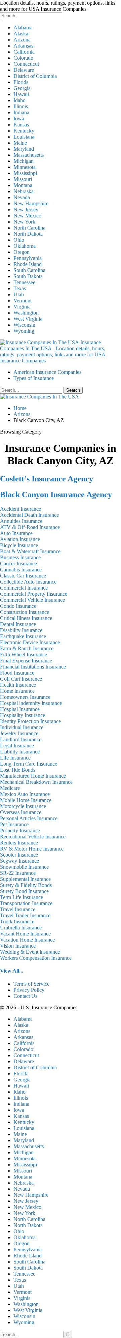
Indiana (21, 112)
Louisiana (23, 137)
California (24, 52)
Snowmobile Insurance (24, 867)
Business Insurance (20, 557)
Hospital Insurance (20, 709)
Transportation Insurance (26, 903)
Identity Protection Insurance (30, 721)
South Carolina (29, 270)
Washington (26, 313)
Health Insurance (18, 685)
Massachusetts (28, 155)
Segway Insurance (19, 861)
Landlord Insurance (20, 739)
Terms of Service (31, 984)
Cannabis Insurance (21, 569)
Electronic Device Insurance (30, 642)
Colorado (23, 58)
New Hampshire (30, 203)
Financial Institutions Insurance (33, 667)
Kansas (21, 124)
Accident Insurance (20, 509)
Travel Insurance (17, 909)
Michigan (23, 161)
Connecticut (26, 64)
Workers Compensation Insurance (36, 958)
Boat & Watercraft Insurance (30, 551)
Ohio (18, 240)
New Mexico (27, 215)
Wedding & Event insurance (30, 952)
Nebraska (23, 191)
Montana (22, 185)
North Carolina (29, 228)
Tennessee (24, 282)
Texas (19, 288)
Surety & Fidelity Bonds (26, 885)
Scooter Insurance (19, 855)
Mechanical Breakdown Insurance (36, 782)
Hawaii (21, 94)
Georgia (22, 88)
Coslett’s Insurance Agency (46, 478)
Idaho (19, 100)
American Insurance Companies (47, 372)
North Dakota (28, 234)
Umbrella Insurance (21, 927)
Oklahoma (24, 246)
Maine (20, 143)
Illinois (20, 106)
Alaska (20, 33)
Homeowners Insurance (25, 697)
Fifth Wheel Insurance (23, 654)
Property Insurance (20, 830)
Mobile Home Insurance (25, 800)
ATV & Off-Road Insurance (30, 527)
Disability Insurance (21, 630)
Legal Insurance (17, 745)
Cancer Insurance (18, 563)
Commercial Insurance (24, 588)
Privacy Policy (28, 990)
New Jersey (25, 209)
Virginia (22, 306)
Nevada (21, 197)
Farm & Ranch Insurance (26, 648)
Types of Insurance (33, 378)
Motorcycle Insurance (23, 806)
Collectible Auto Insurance (28, 582)
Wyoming (23, 331)
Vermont (22, 300)
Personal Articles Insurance (28, 818)
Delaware (23, 70)
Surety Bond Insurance (24, 891)
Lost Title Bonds (17, 770)
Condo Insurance (18, 606)
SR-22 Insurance (18, 873)
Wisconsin (24, 325)
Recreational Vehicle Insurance (33, 836)
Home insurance (17, 691)
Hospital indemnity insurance (31, 703)
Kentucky (23, 130)
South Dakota (28, 276)
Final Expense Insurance (26, 660)
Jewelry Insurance (19, 733)
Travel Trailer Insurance (25, 915)
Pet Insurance (14, 824)
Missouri (22, 179)
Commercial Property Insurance (33, 594)
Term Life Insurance (21, 897)
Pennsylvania (27, 258)
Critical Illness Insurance (26, 618)
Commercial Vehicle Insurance (32, 600)
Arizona (22, 39)
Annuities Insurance (21, 521)
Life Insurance (15, 758)
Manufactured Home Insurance (33, 776)
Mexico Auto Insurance (25, 794)
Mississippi (25, 173)
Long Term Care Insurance (28, 764)
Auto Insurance (16, 533)
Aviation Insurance (20, 539)
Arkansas (23, 46)
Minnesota (24, 167)
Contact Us (25, 996)
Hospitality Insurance (22, 715)
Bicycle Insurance (19, 545)
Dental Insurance (18, 624)
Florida (21, 82)
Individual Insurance (21, 727)
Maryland (23, 149)
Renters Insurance (19, 842)
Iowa (18, 118)
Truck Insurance (17, 921)
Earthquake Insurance (23, 636)
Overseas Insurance (20, 812)
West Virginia (27, 319)
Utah (18, 294)
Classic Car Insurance (23, 575)
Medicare (10, 788)
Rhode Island (27, 264)
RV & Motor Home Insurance (32, 849)
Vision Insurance (18, 946)
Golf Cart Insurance (21, 679)
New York (24, 222)
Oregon (21, 252)
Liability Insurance (20, 751)
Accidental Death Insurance (29, 515)
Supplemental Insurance (25, 879)
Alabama (23, 27)
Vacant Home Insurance (25, 933)
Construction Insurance (24, 612)
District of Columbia (35, 76)
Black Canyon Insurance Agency (56, 494)
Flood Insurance (17, 673)
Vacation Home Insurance (27, 940)
